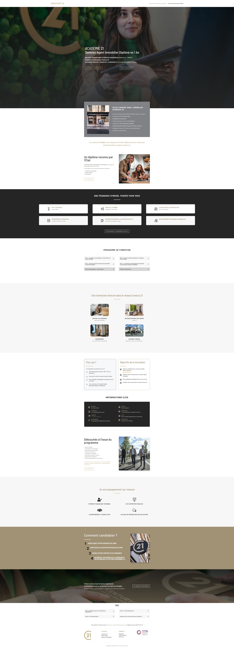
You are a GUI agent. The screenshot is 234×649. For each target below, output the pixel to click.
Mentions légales (104, 635)
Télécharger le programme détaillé (117, 231)
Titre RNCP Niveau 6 (96, 416)
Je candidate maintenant (93, 68)
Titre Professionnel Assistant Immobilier (175, 3)
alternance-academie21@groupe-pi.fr (116, 625)
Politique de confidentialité (106, 637)
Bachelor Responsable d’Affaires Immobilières (157, 3)
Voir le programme (126, 68)
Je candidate (89, 179)
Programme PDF (104, 634)
